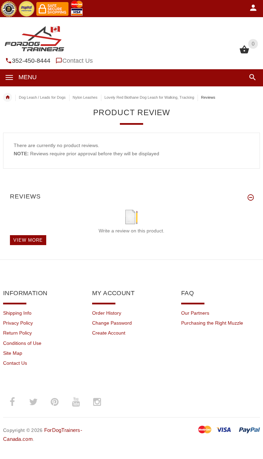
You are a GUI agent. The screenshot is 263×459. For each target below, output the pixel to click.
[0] (244, 53)
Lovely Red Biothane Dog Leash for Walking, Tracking (149, 97)
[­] (251, 77)
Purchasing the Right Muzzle (212, 323)
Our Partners (195, 313)
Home (7, 97)
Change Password (112, 323)
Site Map (12, 353)
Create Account (108, 333)
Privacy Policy (18, 323)
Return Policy (17, 333)
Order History (106, 313)
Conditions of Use (22, 343)
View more (28, 240)
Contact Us (77, 60)
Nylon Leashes (85, 97)
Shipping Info (17, 313)
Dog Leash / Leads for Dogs (42, 97)
